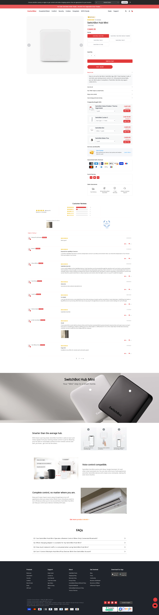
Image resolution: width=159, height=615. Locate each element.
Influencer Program (95, 585)
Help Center (51, 573)
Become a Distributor (95, 580)
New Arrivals (29, 583)
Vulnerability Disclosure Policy (76, 588)
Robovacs (28, 573)
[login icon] (129, 11)
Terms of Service (73, 590)
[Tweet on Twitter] (94, 177)
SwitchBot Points (73, 573)
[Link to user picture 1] (65, 334)
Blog (91, 573)
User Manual (51, 578)
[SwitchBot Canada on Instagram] (112, 602)
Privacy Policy (72, 580)
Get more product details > (79, 519)
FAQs (49, 588)
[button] (91, 20)
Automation (29, 575)
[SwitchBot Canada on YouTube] (115, 602)
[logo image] (31, 11)
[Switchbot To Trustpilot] (110, 611)
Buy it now (100, 67)
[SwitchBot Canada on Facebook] (105, 602)
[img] (64, 238)
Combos (28, 580)
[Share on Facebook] (91, 177)
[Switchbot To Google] (125, 611)
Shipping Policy (73, 575)
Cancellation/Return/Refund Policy (77, 583)
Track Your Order (52, 580)
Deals (27, 585)
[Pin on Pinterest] (98, 177)
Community (93, 578)
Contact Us (50, 575)
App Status (50, 583)
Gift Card (28, 588)
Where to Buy (51, 585)
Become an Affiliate (95, 583)
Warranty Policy (73, 578)
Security (28, 578)
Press (91, 575)
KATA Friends (85, 11)
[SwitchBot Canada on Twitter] (108, 602)
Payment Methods (73, 585)
